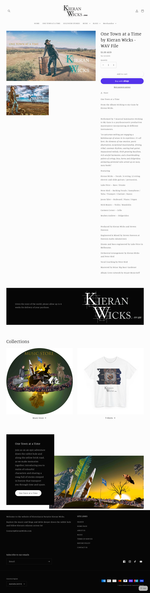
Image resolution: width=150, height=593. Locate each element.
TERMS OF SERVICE (85, 539)
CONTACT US (82, 547)
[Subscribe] (49, 561)
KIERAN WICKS (126, 585)
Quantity (104, 60)
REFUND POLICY (83, 543)
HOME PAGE (82, 526)
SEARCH (80, 522)
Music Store (38, 418)
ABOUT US (81, 530)
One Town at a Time (28, 493)
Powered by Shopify (138, 585)
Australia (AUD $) (15, 584)
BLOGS (79, 535)
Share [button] (106, 93)
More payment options (122, 87)
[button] (9, 11)
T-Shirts (109, 418)
